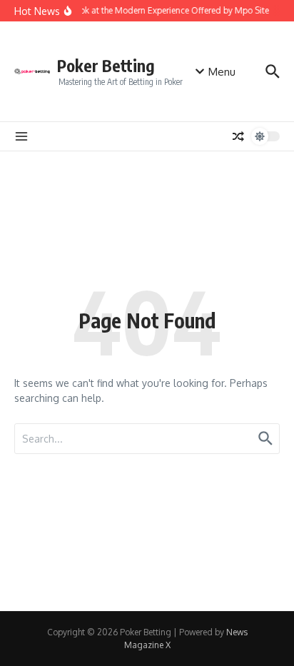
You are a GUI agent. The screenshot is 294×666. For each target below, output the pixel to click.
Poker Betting (106, 65)
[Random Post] (238, 136)
